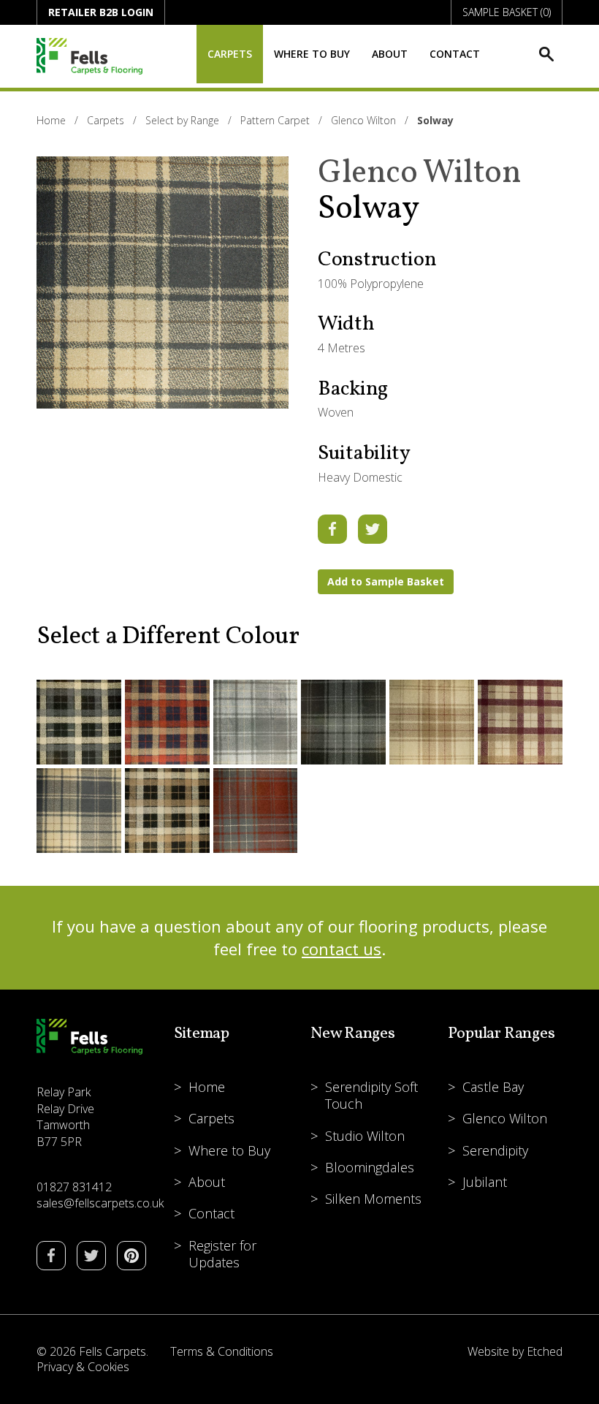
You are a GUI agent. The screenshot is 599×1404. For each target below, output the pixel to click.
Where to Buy (312, 54)
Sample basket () (506, 12)
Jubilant (484, 1182)
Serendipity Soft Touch (371, 1095)
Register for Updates (222, 1254)
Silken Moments (373, 1198)
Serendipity (495, 1150)
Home (51, 120)
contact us (341, 949)
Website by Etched (515, 1351)
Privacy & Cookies (83, 1367)
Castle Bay (493, 1087)
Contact (455, 54)
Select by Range (182, 120)
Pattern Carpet (275, 120)
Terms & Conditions (221, 1351)
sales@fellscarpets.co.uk (100, 1203)
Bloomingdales (369, 1167)
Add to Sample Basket (385, 581)
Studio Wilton (365, 1136)
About (390, 54)
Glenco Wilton (363, 120)
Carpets (229, 54)
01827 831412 (74, 1187)
